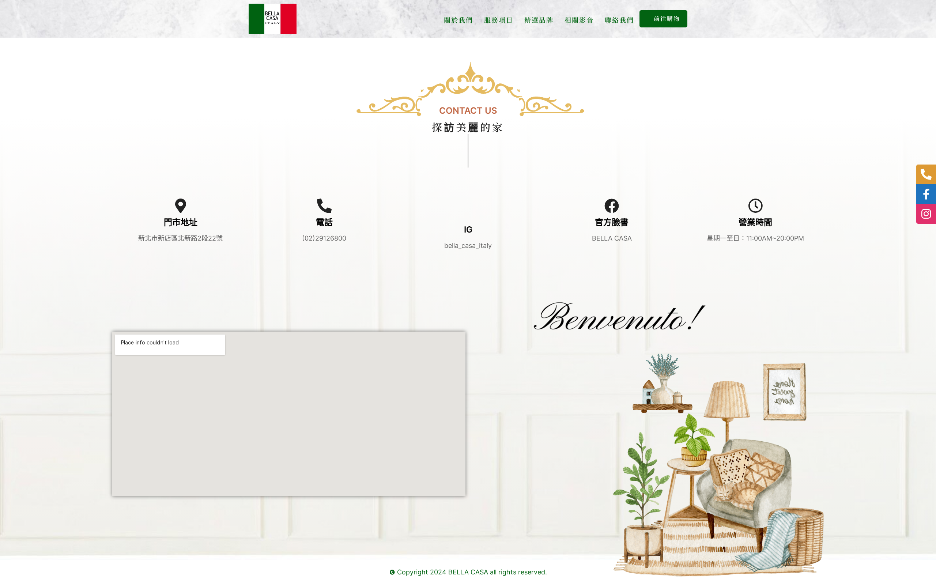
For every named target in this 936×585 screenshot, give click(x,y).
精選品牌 (539, 19)
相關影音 (579, 19)
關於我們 (458, 19)
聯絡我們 (619, 19)
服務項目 (498, 19)
